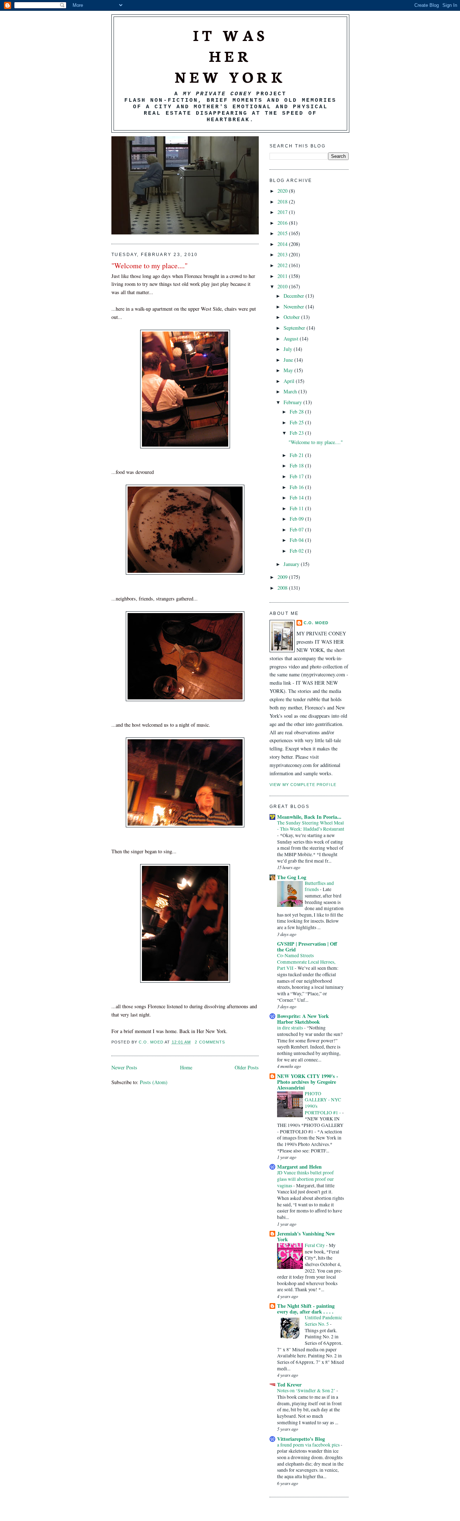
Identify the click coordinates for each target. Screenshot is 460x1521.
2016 (283, 222)
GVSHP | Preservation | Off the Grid (307, 946)
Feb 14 (297, 497)
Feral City (315, 1245)
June (289, 359)
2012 (283, 265)
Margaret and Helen (299, 1166)
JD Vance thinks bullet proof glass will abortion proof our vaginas (305, 1178)
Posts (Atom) (153, 1082)
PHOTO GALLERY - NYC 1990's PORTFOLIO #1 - (323, 1103)
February (293, 402)
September (295, 327)
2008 (283, 587)
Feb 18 (297, 465)
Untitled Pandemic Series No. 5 (323, 1320)
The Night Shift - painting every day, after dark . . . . (306, 1308)
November (294, 306)
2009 (283, 577)
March (291, 391)
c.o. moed (152, 1042)
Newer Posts (124, 1067)
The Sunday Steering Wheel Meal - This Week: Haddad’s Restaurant (310, 825)
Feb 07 (297, 529)
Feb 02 (297, 550)
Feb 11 (297, 508)
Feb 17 (297, 476)
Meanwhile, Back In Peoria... (309, 817)
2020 (283, 190)
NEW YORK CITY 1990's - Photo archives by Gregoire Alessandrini (307, 1081)
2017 (283, 212)
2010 (283, 286)
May (289, 370)
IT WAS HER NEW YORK (230, 55)
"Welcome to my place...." (149, 265)
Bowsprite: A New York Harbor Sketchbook (303, 1019)
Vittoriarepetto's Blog (301, 1439)
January (292, 564)
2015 (283, 233)
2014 (283, 244)
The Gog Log (291, 877)
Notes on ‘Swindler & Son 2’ (306, 1390)
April (290, 381)
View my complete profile (303, 784)
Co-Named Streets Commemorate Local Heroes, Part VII (306, 961)
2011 (283, 276)
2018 (283, 201)
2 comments (210, 1042)
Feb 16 (297, 487)
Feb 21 (297, 455)
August (292, 338)
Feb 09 (297, 518)
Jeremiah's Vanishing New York (306, 1236)
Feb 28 (297, 411)
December (294, 295)
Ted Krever (289, 1384)
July (289, 349)
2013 (283, 254)
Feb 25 (297, 422)
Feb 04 (297, 539)
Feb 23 (297, 432)
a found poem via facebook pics (309, 1445)
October (292, 317)
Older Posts (247, 1067)
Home (186, 1067)
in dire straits (290, 1027)
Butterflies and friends (319, 886)
